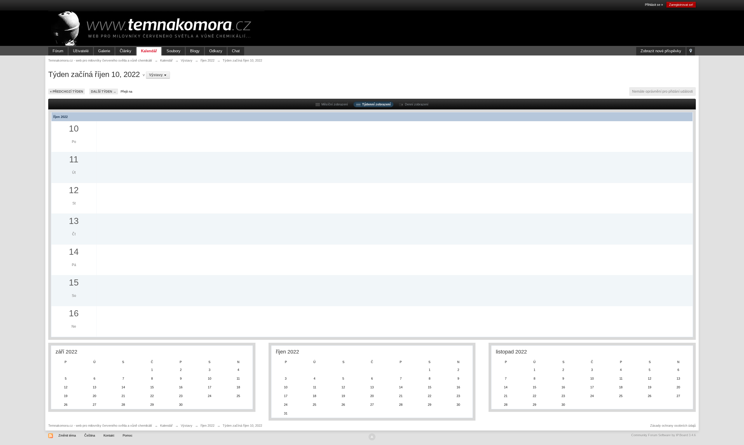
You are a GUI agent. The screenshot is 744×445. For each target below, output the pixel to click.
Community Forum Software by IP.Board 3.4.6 (663, 435)
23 (181, 396)
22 (152, 396)
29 (152, 404)
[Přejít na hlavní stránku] (156, 28)
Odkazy (215, 51)
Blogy (195, 51)
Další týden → (103, 91)
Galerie (104, 51)
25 (238, 396)
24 (209, 396)
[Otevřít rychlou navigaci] (690, 51)
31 (285, 413)
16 (181, 387)
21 (123, 396)
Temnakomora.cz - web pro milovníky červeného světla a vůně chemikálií (100, 425)
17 (209, 387)
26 (65, 404)
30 (181, 404)
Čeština (89, 435)
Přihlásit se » (654, 4)
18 (238, 387)
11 (238, 378)
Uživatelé (81, 51)
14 (123, 387)
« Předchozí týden (66, 91)
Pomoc (128, 435)
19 (65, 396)
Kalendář (149, 51)
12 (65, 387)
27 (94, 404)
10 (209, 378)
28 (123, 404)
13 (94, 387)
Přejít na (126, 91)
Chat (236, 51)
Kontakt (108, 435)
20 (94, 396)
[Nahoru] (372, 436)
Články (125, 51)
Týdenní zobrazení (375, 104)
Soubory (173, 51)
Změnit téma (67, 435)
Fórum (58, 51)
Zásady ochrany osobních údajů (673, 425)
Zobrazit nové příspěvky (661, 51)
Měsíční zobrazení (334, 104)
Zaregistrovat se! (681, 4)
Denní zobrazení (415, 104)
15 (152, 387)
